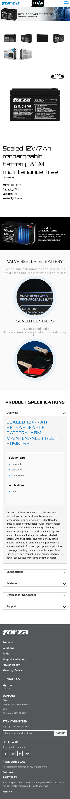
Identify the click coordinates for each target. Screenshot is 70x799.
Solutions (8, 648)
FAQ (5, 700)
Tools (6, 653)
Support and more (14, 659)
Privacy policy (11, 665)
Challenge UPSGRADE (14, 713)
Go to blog (9, 772)
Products (8, 642)
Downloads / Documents (16, 705)
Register (7, 792)
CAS (5, 709)
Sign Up (60, 733)
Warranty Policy (12, 670)
